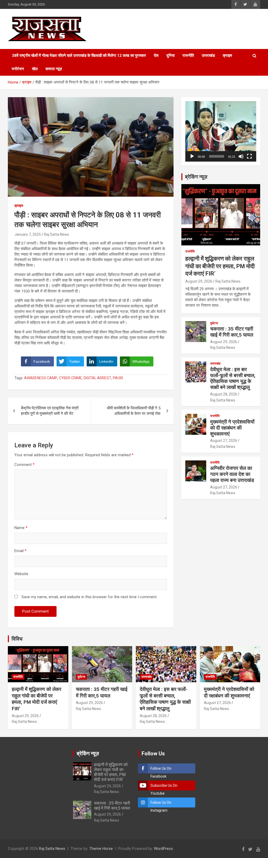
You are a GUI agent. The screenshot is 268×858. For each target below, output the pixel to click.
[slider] (216, 156)
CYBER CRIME (70, 378)
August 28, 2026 (223, 394)
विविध (17, 639)
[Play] (192, 156)
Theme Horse (101, 848)
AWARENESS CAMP (40, 378)
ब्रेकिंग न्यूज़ (196, 177)
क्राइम (227, 55)
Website (21, 573)
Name (20, 527)
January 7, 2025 (27, 234)
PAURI (118, 378)
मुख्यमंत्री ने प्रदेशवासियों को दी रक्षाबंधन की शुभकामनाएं (232, 428)
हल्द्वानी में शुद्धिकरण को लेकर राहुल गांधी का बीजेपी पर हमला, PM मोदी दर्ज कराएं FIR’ (220, 266)
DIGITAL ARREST (97, 378)
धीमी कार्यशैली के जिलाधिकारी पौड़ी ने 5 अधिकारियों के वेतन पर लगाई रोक (133, 411)
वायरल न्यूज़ (54, 69)
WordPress (163, 848)
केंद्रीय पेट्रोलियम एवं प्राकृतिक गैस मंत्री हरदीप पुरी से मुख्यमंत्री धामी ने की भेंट (50, 411)
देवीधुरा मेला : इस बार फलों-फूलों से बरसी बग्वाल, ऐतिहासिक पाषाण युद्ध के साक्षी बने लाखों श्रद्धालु (232, 378)
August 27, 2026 (223, 440)
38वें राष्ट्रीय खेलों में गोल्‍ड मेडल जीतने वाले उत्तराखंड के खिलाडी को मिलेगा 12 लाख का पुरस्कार (79, 55)
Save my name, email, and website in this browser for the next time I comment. (89, 597)
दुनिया (170, 55)
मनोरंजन (18, 69)
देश (156, 55)
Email (20, 550)
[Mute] (241, 156)
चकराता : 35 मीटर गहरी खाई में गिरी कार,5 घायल (231, 332)
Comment (24, 464)
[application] (220, 131)
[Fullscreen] (249, 156)
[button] (220, 131)
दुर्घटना (214, 323)
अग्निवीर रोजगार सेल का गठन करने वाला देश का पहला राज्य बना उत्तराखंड (232, 474)
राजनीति (188, 55)
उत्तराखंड (208, 55)
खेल (35, 69)
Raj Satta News (56, 234)
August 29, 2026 (198, 281)
